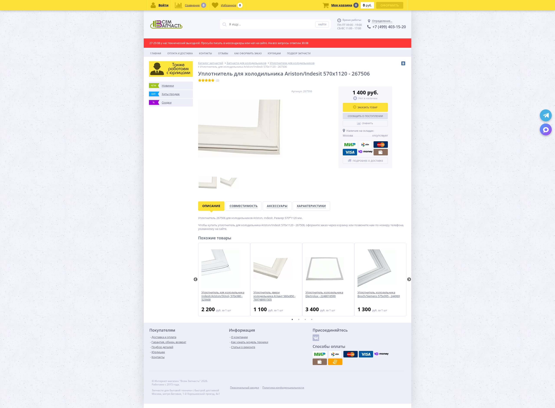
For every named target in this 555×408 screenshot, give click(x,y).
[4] (209, 80)
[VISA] (350, 152)
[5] (212, 80)
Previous (195, 279)
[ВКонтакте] (403, 63)
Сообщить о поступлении (365, 116)
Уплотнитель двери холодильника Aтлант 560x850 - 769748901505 (274, 296)
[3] (206, 80)
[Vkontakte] (316, 337)
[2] (203, 80)
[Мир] (350, 144)
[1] (199, 80)
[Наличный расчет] (381, 152)
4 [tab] (312, 319)
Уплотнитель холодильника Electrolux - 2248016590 (324, 294)
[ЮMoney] (365, 152)
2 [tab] (299, 319)
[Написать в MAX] (546, 129)
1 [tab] (292, 319)
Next (409, 279)
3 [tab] (305, 319)
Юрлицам (274, 53)
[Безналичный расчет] (335, 362)
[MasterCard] (381, 144)
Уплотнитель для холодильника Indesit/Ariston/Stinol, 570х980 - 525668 (222, 296)
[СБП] (365, 144)
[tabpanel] (224, 279)
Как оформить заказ (247, 53)
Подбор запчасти (298, 53)
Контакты (205, 53)
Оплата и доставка (180, 53)
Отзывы (223, 53)
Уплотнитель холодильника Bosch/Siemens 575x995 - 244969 (378, 294)
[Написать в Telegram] (546, 115)
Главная (155, 53)
